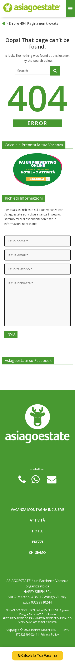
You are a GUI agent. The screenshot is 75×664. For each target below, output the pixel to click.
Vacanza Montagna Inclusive (37, 509)
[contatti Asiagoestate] (37, 425)
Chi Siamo (37, 552)
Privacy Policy (49, 634)
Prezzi (37, 542)
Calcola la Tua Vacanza (38, 655)
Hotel (37, 531)
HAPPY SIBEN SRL (43, 630)
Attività (37, 520)
